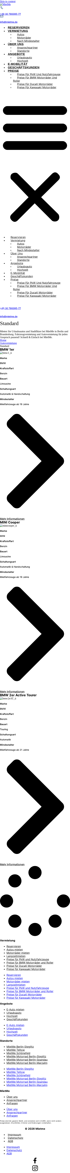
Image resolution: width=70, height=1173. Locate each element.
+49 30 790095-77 (10, 14)
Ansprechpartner (17, 1100)
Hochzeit (22, 60)
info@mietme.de (8, 22)
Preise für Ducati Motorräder (24, 965)
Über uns (12, 1096)
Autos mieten (15, 949)
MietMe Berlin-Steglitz (20, 1046)
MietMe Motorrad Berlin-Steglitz (26, 1056)
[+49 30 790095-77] (1, 8)
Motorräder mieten (18, 952)
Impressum (14, 1134)
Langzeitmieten (16, 956)
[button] (35, 162)
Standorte (23, 50)
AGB (10, 1141)
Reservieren (18, 27)
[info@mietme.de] (1, 16)
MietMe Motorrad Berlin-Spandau (27, 1059)
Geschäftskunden (23, 67)
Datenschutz (15, 1137)
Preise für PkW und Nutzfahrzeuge (28, 959)
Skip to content (7, 1)
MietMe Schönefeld (18, 1053)
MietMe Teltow (16, 1049)
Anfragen (12, 1103)
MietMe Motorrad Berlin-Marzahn (27, 1063)
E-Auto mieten (15, 1009)
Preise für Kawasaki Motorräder (36, 87)
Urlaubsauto (14, 1012)
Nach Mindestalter (28, 41)
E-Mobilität (17, 64)
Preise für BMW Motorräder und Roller (35, 79)
